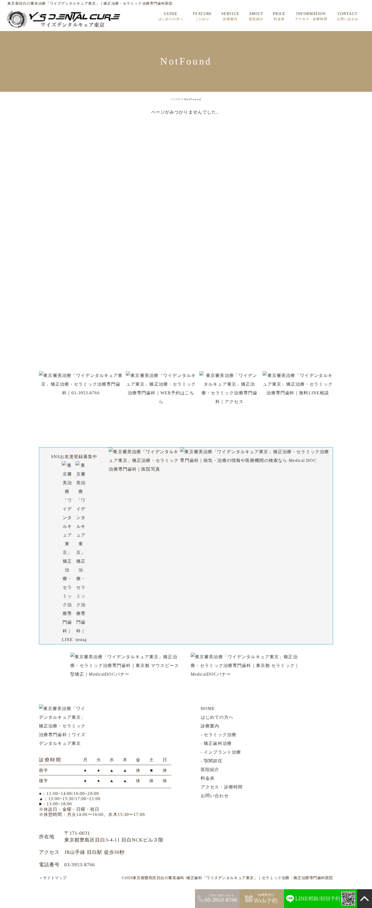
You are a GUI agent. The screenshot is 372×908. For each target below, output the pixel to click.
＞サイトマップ (53, 878)
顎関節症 (213, 760)
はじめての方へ (217, 717)
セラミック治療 (220, 734)
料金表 (208, 778)
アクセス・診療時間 (222, 787)
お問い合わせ (215, 795)
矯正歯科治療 (218, 743)
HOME (176, 99)
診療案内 (210, 726)
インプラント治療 (222, 752)
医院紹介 (210, 769)
